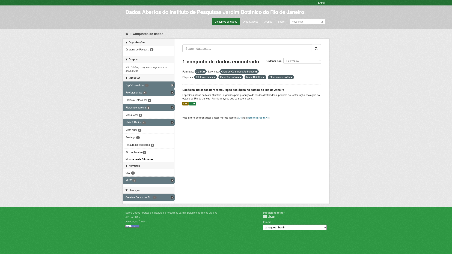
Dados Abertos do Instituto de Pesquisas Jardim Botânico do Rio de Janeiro (214, 12)
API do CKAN (132, 217)
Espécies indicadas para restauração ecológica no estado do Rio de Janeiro (233, 90)
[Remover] (204, 71)
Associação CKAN (135, 221)
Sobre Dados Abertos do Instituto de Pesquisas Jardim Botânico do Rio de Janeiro (171, 212)
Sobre (281, 21)
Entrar (321, 2)
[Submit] (321, 21)
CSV (185, 103)
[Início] (126, 33)
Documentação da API (258, 117)
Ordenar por (273, 61)
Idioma (267, 222)
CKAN (269, 216)
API (240, 117)
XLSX (192, 103)
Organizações (250, 21)
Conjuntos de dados (226, 21)
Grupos (268, 21)
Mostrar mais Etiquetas (139, 159)
